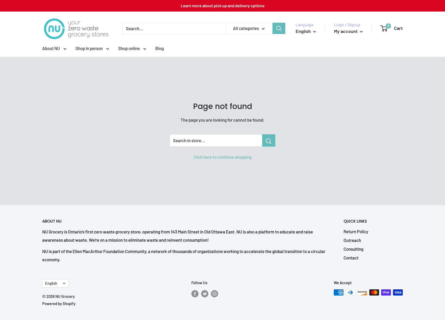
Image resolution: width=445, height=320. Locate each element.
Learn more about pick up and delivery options (222, 5)
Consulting (353, 248)
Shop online (129, 48)
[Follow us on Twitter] (204, 293)
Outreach (352, 240)
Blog (159, 48)
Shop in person (89, 48)
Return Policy (356, 231)
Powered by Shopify (58, 303)
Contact (351, 257)
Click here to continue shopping (222, 156)
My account (346, 31)
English (51, 283)
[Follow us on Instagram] (214, 293)
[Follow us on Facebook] (195, 293)
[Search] (278, 28)
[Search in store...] (268, 140)
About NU (51, 48)
